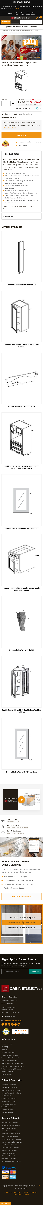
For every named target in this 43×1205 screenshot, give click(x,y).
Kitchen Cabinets (7, 1112)
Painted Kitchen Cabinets (10, 1148)
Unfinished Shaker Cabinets (11, 1156)
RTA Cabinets (16, 30)
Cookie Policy (17, 1195)
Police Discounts (7, 1074)
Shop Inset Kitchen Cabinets (11, 1161)
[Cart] (40, 18)
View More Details (9, 128)
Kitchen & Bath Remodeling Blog (13, 1066)
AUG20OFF (16, 9)
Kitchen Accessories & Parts (11, 1093)
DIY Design (15, 22)
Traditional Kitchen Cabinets (11, 1139)
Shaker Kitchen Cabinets (10, 1136)
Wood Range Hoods (9, 1101)
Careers (26, 1195)
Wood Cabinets (7, 1107)
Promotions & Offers (9, 1052)
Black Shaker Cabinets (9, 1153)
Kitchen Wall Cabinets (9, 1085)
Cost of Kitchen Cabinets (10, 1061)
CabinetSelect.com (6, 30)
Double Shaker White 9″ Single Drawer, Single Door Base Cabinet (22, 589)
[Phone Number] (37, 18)
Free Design (6, 22)
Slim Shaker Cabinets (9, 1159)
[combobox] (31, 22)
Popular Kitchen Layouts (10, 1055)
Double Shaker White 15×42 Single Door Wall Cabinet (21, 345)
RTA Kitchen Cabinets (9, 1104)
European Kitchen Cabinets (11, 1125)
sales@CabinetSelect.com (13, 1020)
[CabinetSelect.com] (20, 18)
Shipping (4, 1049)
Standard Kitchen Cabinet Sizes (12, 1063)
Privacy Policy (15, 1192)
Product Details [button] (12, 153)
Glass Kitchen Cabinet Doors (11, 1090)
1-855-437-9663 (10, 1016)
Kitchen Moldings (7, 1096)
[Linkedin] (12, 1024)
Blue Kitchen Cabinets (9, 1131)
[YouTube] (19, 1024)
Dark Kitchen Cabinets (9, 1150)
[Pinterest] (6, 1024)
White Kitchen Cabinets (9, 1128)
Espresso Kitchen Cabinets (11, 1134)
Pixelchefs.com (21, 1188)
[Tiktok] (15, 1024)
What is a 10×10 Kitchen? (10, 1058)
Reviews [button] (9, 216)
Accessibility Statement (30, 1192)
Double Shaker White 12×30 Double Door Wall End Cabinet (21, 711)
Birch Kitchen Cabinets (9, 1145)
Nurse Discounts (7, 1072)
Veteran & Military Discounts (11, 1069)
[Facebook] (3, 1024)
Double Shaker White (27, 30)
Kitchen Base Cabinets (9, 1087)
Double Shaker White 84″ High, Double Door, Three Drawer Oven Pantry (21, 467)
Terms (6, 1192)
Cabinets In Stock (7, 1110)
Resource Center (7, 1044)
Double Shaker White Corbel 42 (21, 650)
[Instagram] (9, 1024)
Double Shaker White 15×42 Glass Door (21, 772)
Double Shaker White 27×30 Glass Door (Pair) (21, 528)
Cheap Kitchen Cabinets (10, 1122)
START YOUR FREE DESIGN (21, 896)
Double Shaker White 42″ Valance (21, 406)
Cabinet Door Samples (9, 1098)
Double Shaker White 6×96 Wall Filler (21, 284)
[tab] (21, 154)
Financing (5, 1047)
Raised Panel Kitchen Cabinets (12, 1142)
